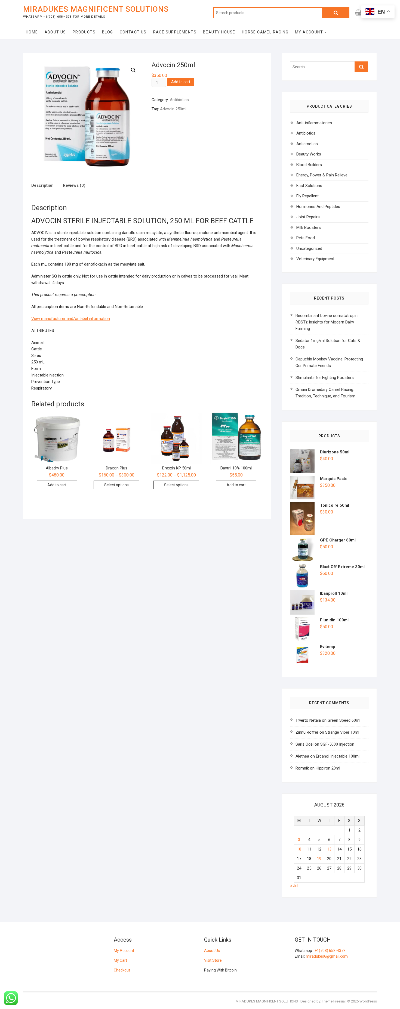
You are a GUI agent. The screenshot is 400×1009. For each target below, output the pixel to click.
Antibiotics (179, 99)
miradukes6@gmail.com (327, 956)
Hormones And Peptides (318, 206)
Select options (116, 485)
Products (84, 32)
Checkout (122, 970)
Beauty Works (308, 154)
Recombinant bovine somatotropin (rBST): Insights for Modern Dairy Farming (327, 322)
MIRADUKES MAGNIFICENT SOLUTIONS (96, 9)
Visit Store (213, 960)
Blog (107, 32)
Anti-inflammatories (314, 122)
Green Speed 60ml (344, 720)
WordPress (368, 1001)
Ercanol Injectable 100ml (337, 756)
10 (299, 849)
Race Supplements (174, 32)
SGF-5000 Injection (337, 744)
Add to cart (180, 82)
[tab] (42, 185)
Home (32, 32)
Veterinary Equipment (315, 258)
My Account (309, 32)
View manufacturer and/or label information (70, 318)
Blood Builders (309, 164)
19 (319, 858)
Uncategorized (309, 248)
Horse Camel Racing (265, 32)
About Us (55, 32)
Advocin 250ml (173, 109)
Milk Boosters (308, 227)
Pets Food (305, 237)
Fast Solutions (309, 185)
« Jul (294, 885)
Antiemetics (307, 143)
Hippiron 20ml (328, 768)
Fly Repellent (307, 196)
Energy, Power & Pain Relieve (321, 175)
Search (335, 12)
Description (42, 185)
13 (329, 849)
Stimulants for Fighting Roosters (325, 377)
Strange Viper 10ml (342, 732)
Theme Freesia (333, 1001)
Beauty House (219, 32)
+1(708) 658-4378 (330, 950)
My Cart (120, 960)
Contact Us (133, 32)
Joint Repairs (308, 216)
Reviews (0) (74, 185)
